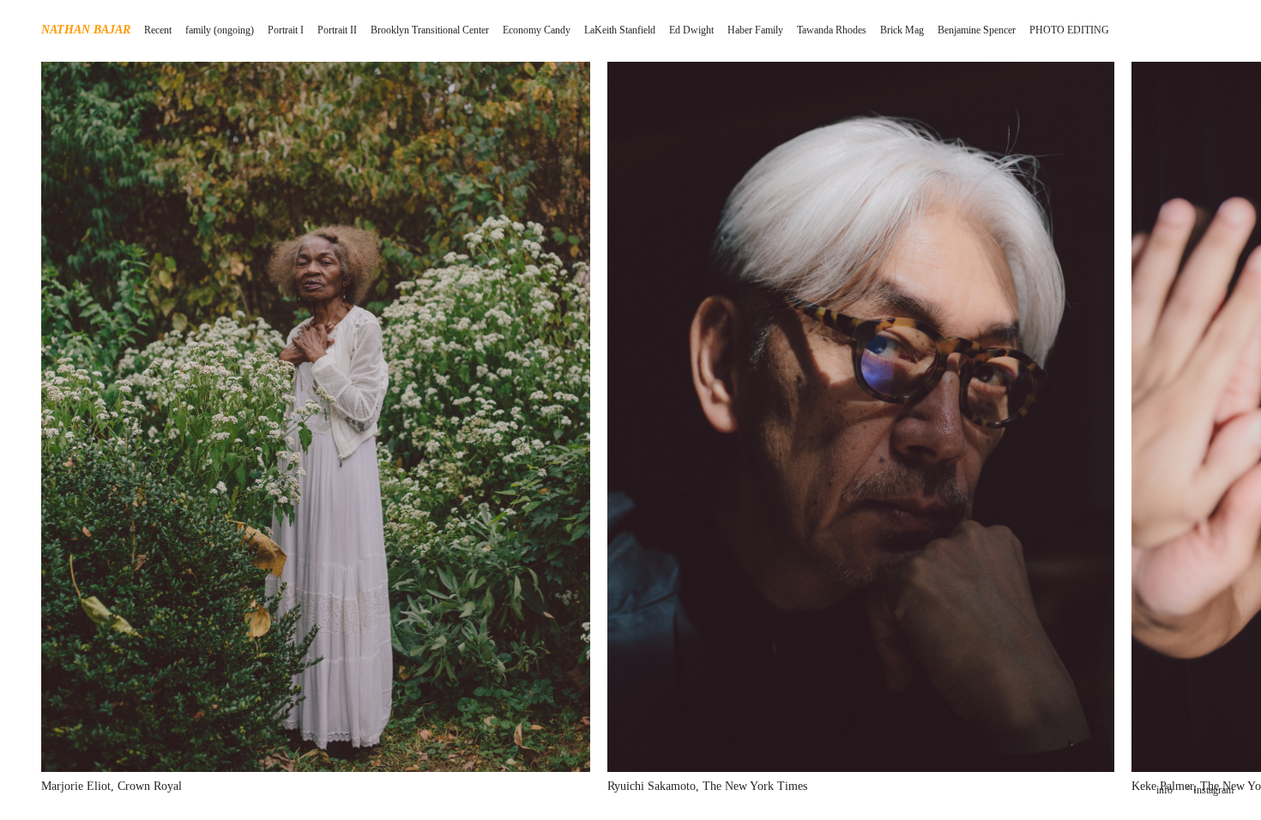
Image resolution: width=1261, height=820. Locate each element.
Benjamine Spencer (977, 30)
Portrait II (337, 30)
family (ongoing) (219, 30)
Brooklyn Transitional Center (430, 30)
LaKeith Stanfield (619, 30)
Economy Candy (536, 30)
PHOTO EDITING (1069, 30)
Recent (158, 30)
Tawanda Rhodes (831, 30)
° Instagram (1210, 790)
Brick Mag (902, 30)
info (1164, 790)
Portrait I (286, 30)
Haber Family (755, 30)
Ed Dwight (691, 30)
